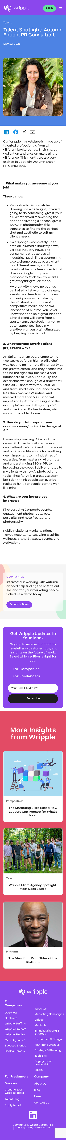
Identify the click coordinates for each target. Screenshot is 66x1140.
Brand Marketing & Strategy (47, 1032)
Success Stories (15, 1046)
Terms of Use (42, 1128)
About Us (40, 1084)
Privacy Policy (25, 1128)
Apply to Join (13, 1105)
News (37, 1096)
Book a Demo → (15, 1051)
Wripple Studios (15, 1034)
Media (39, 1070)
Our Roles (11, 1018)
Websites (41, 1009)
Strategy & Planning (48, 1050)
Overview (11, 1013)
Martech (40, 1025)
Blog (37, 1090)
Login (49, 8)
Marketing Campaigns (49, 1014)
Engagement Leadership (43, 1063)
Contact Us (41, 1103)
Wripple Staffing (15, 1024)
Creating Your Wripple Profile (14, 1091)
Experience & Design (48, 1039)
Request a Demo (19, 604)
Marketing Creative (47, 1045)
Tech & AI (41, 1056)
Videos (39, 1020)
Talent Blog (12, 1099)
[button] (59, 8)
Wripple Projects (15, 1029)
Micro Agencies (15, 1040)
